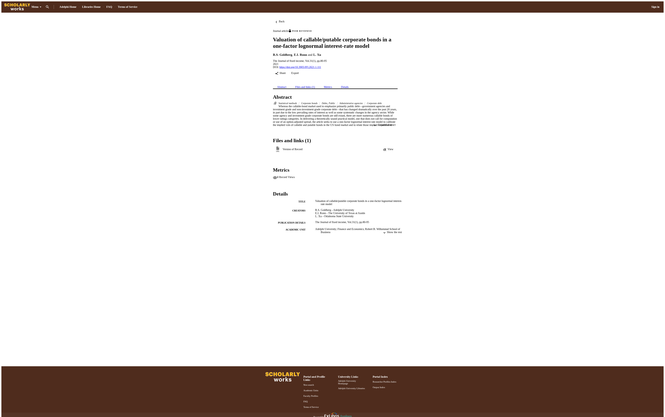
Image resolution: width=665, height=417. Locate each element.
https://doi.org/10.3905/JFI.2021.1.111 (300, 67)
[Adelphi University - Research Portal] (17, 7)
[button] (388, 149)
